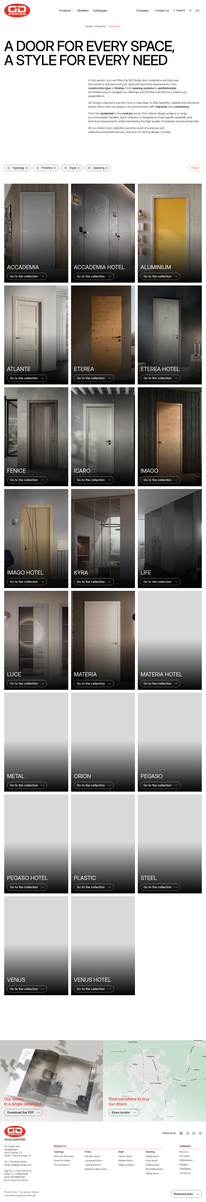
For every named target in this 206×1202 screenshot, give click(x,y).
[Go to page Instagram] (181, 1133)
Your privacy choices (29, 1192)
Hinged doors (152, 1156)
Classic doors (125, 1156)
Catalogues (100, 10)
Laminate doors (93, 1164)
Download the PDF (20, 1112)
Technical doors (62, 1164)
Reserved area (183, 1194)
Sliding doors (152, 1173)
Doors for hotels (62, 1160)
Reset (195, 168)
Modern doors (125, 1160)
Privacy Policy (10, 1192)
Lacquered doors (93, 1160)
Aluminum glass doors (96, 1169)
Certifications (186, 1160)
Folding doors (152, 1164)
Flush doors (152, 1160)
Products (65, 10)
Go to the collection (24, 276)
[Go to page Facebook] (187, 1133)
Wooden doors (92, 1156)
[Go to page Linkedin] (194, 1133)
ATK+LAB (31, 1195)
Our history (184, 1156)
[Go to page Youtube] (200, 1133)
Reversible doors (154, 1169)
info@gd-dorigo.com (21, 1164)
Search (180, 10)
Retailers (83, 10)
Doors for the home (63, 1156)
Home (88, 26)
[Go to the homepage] (17, 10)
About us (183, 1151)
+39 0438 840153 (17, 1161)
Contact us (162, 10)
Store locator (121, 1112)
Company (142, 10)
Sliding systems (126, 1164)
